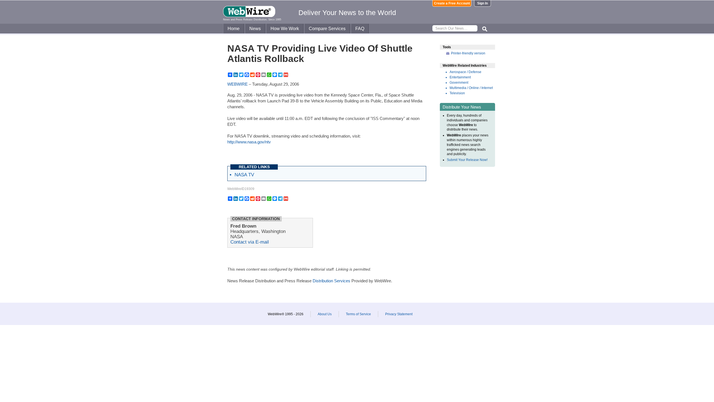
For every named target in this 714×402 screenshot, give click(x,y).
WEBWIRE (237, 84)
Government (459, 83)
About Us (325, 314)
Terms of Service (358, 314)
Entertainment (460, 77)
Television (457, 93)
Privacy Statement (399, 314)
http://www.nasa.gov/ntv (249, 141)
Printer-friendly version (468, 53)
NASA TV (244, 174)
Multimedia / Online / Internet (471, 88)
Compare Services (327, 28)
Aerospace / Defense (465, 72)
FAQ (359, 28)
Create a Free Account (452, 3)
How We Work (285, 28)
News (255, 28)
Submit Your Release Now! (467, 160)
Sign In (482, 3)
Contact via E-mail (249, 241)
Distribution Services (331, 280)
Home (234, 28)
